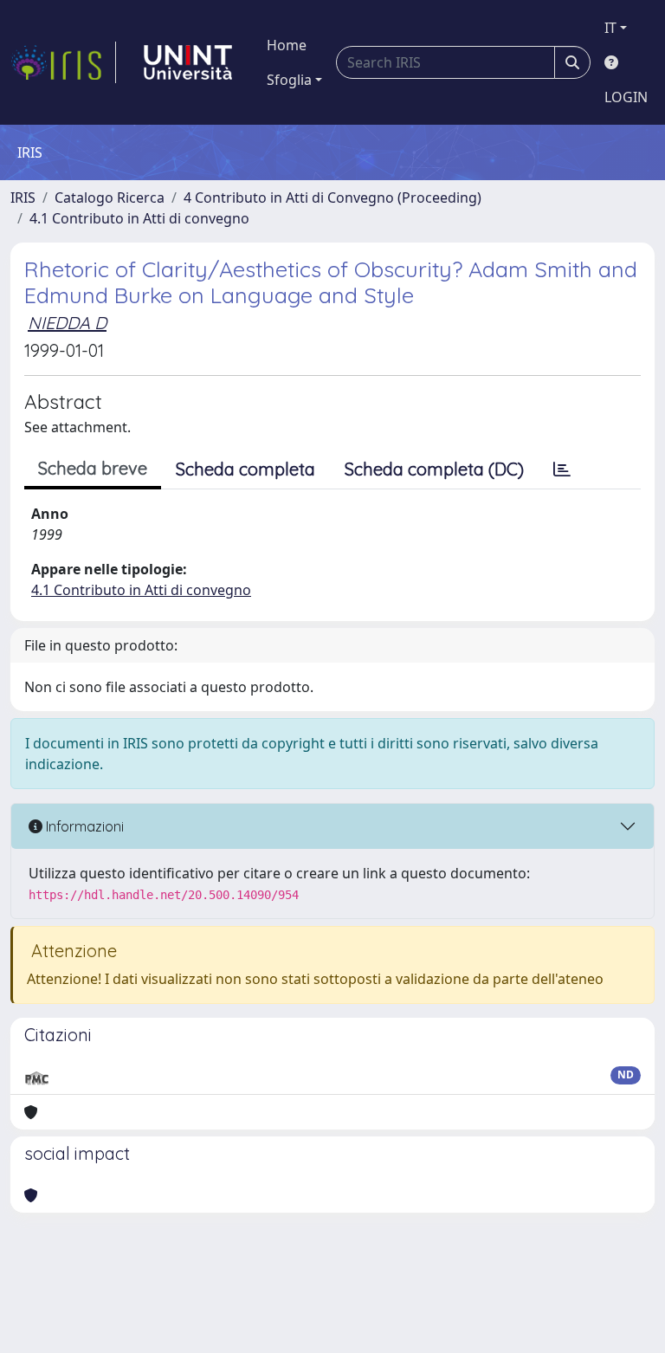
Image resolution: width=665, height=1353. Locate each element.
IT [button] (610, 27)
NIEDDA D (67, 322)
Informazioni (83, 826)
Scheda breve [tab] (92, 468)
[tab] (562, 469)
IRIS (23, 197)
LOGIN (626, 97)
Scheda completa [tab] (245, 469)
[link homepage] (63, 62)
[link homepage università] (188, 62)
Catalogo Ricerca (110, 197)
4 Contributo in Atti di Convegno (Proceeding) (332, 197)
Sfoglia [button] (289, 79)
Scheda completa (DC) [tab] (434, 469)
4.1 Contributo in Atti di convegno (139, 218)
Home (287, 45)
